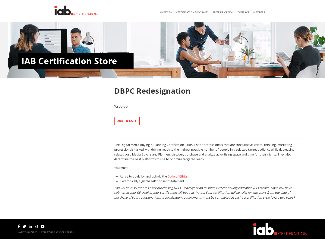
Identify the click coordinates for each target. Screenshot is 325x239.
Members (259, 12)
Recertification (223, 12)
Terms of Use (46, 231)
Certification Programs (192, 12)
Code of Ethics (178, 176)
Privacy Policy (29, 231)
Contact (243, 12)
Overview (166, 12)
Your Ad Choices (65, 231)
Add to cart (127, 121)
